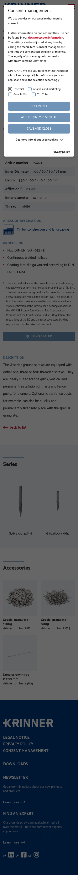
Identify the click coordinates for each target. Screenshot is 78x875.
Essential (19, 89)
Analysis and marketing (47, 89)
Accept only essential (39, 117)
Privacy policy (61, 152)
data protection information (45, 37)
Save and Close (39, 128)
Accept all (39, 106)
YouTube (42, 94)
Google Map (21, 94)
